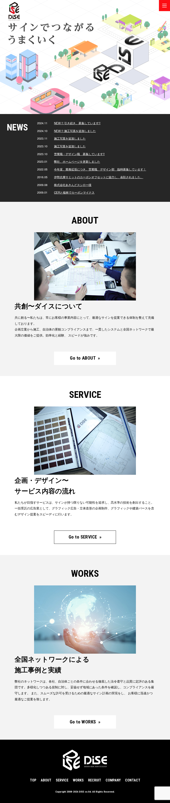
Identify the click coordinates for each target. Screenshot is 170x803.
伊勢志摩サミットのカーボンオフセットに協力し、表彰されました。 (98, 177)
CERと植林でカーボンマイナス (74, 192)
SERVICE (62, 780)
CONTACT (132, 780)
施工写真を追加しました (70, 138)
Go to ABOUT (85, 358)
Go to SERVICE (85, 537)
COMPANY (113, 780)
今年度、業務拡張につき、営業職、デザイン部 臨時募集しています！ (100, 169)
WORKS (78, 780)
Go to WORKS (85, 722)
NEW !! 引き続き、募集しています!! (77, 123)
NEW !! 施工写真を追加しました (75, 131)
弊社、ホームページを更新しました (77, 161)
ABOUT (46, 780)
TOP (33, 780)
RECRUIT (94, 780)
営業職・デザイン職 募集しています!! (79, 154)
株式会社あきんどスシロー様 (72, 185)
